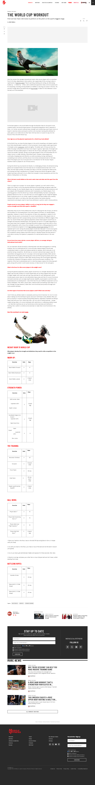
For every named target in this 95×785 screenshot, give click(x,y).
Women (32, 645)
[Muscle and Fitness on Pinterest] (80, 647)
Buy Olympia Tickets (53, 736)
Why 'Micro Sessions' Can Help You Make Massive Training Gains (42, 668)
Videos (30, 738)
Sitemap (51, 740)
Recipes (10, 745)
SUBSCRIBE (17, 654)
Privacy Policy (66, 768)
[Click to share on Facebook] (80, 20)
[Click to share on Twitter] (83, 20)
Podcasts (31, 742)
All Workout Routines (32, 711)
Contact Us (52, 768)
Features (57, 2)
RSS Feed (31, 745)
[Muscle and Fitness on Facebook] (67, 647)
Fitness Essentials (49, 614)
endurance (21, 147)
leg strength (34, 88)
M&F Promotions (18, 647)
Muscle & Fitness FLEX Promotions (21, 650)
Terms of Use (59, 768)
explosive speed (20, 83)
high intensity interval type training (38, 227)
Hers (76, 2)
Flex (70, 2)
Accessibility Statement (83, 768)
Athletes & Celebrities (47, 2)
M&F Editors (12, 22)
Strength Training (29, 603)
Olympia (84, 2)
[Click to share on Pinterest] (87, 20)
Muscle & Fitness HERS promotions (22, 649)
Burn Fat (21, 603)
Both (25, 645)
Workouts (30, 2)
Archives (51, 738)
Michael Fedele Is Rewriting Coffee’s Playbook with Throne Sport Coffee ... (80, 617)
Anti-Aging (64, 2)
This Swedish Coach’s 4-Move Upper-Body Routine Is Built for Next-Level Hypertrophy (41, 699)
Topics (30, 736)
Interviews (75, 614)
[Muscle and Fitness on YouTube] (76, 647)
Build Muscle (15, 603)
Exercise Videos (32, 740)
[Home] (4, 4)
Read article (31, 676)
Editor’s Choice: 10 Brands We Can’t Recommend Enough (52, 617)
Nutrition (37, 2)
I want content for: (17, 645)
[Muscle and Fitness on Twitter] (71, 647)
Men (28, 645)
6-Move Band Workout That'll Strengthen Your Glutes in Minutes (40, 684)
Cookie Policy (73, 768)
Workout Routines (11, 11)
